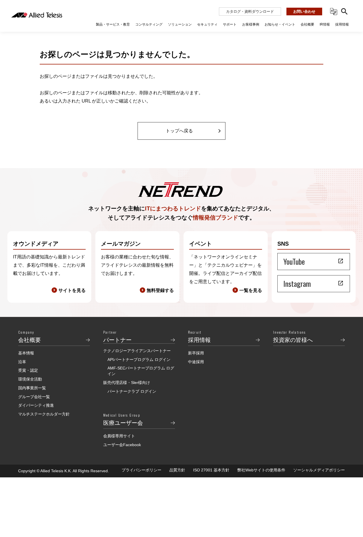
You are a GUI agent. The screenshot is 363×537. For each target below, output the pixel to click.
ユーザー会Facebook (122, 444)
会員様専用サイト (119, 436)
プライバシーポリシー (141, 470)
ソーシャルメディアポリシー (319, 470)
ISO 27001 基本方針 (211, 470)
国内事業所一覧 (32, 388)
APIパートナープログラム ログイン (138, 359)
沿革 (22, 362)
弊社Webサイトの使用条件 (261, 470)
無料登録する (160, 290)
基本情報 (26, 353)
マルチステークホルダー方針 (44, 414)
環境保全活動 (30, 379)
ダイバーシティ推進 (36, 405)
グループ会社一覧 (34, 396)
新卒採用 (196, 353)
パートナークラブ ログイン (131, 391)
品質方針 (177, 470)
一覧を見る (250, 290)
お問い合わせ (304, 11)
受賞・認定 (28, 370)
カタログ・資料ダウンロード (250, 11)
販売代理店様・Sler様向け (126, 382)
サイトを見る (72, 290)
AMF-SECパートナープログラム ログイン (140, 371)
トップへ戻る (179, 130)
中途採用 (196, 362)
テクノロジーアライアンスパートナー (137, 350)
